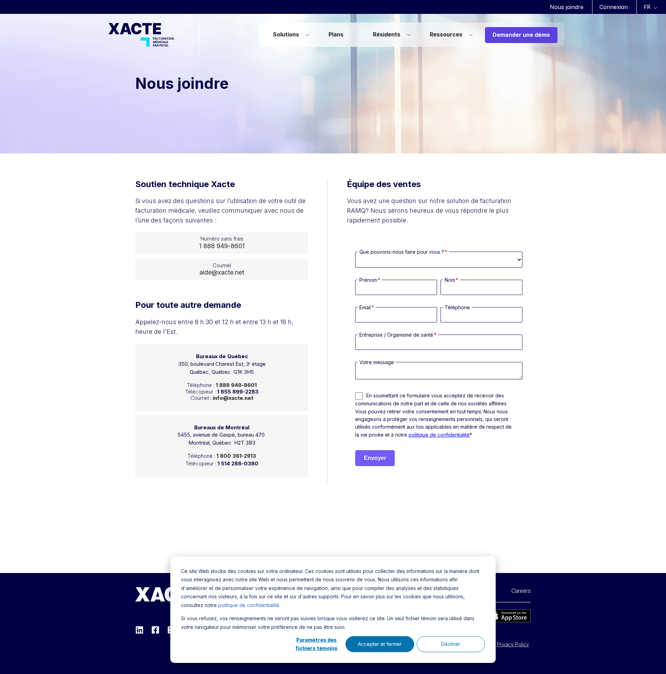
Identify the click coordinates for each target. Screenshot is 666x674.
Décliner (450, 644)
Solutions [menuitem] (286, 34)
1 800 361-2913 (236, 456)
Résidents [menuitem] (386, 34)
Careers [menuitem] (521, 590)
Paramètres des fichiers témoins (317, 644)
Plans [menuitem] (335, 34)
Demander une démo (521, 34)
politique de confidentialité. (249, 605)
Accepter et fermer (380, 644)
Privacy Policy (513, 644)
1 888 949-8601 (222, 246)
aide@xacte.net (221, 272)
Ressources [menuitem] (446, 34)
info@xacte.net (233, 398)
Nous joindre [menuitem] (566, 6)
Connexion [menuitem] (613, 6)
